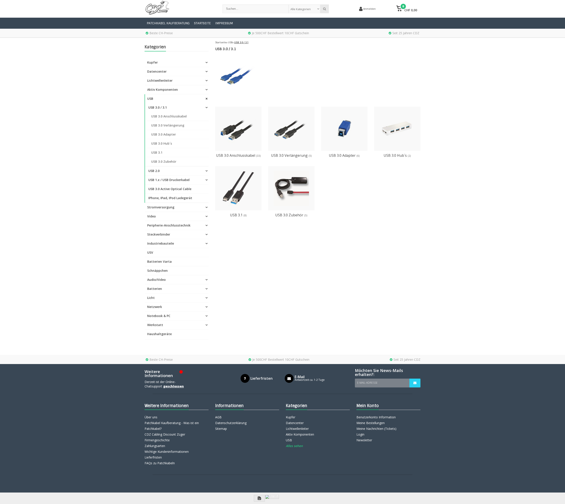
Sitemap (221, 429)
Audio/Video (156, 279)
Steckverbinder (158, 234)
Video (151, 216)
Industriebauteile (160, 243)
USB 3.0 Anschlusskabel (169, 116)
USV (150, 252)
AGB (218, 417)
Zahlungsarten (155, 446)
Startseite (202, 23)
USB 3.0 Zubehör (163, 161)
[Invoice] (259, 498)
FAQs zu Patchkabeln (160, 463)
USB (150, 98)
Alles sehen (294, 446)
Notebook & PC (158, 316)
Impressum (224, 23)
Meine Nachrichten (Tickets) (376, 429)
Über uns (151, 417)
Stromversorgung (160, 207)
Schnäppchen (157, 270)
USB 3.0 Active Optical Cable (169, 189)
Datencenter (157, 71)
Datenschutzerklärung (231, 423)
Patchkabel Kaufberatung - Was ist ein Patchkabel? (172, 426)
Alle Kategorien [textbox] (300, 9)
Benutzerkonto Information (376, 417)
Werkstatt (155, 325)
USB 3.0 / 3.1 (157, 107)
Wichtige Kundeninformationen (167, 451)
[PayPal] (272, 497)
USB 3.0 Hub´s (161, 143)
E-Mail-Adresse (367, 383)
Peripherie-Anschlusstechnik (168, 225)
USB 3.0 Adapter (163, 134)
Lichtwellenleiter (160, 80)
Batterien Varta (159, 261)
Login (360, 434)
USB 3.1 (156, 152)
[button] (406, 9)
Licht (151, 298)
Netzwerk (154, 307)
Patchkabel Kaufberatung (168, 23)
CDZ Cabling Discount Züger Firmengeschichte (165, 437)
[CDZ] (179, 9)
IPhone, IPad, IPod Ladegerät (170, 198)
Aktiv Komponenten (162, 89)
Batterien (154, 289)
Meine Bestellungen (370, 423)
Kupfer (152, 62)
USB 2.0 (154, 171)
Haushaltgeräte (159, 334)
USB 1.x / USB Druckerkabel (169, 180)
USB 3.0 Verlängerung (167, 125)
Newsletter (364, 440)
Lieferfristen (153, 457)
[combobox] (304, 8)
